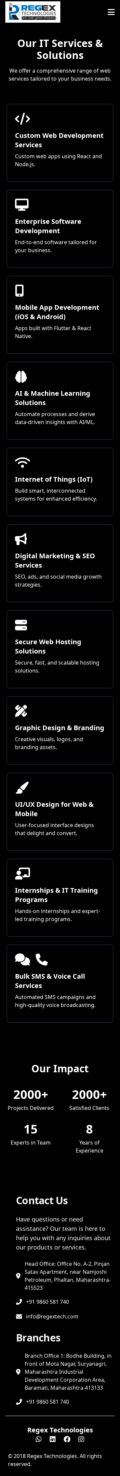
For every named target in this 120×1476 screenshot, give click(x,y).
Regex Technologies (60, 1429)
